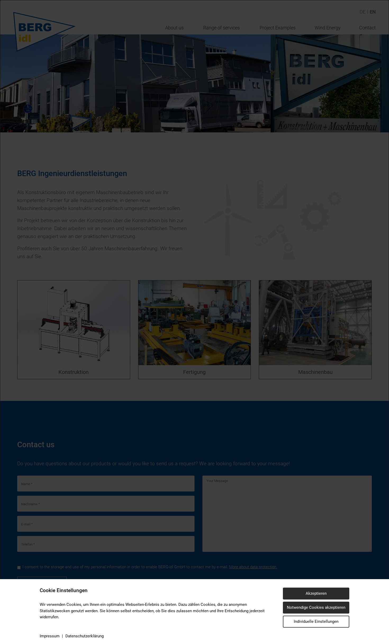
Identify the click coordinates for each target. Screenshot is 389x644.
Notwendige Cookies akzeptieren (316, 607)
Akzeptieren (316, 593)
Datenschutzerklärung (84, 636)
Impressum (50, 636)
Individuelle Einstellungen (316, 621)
